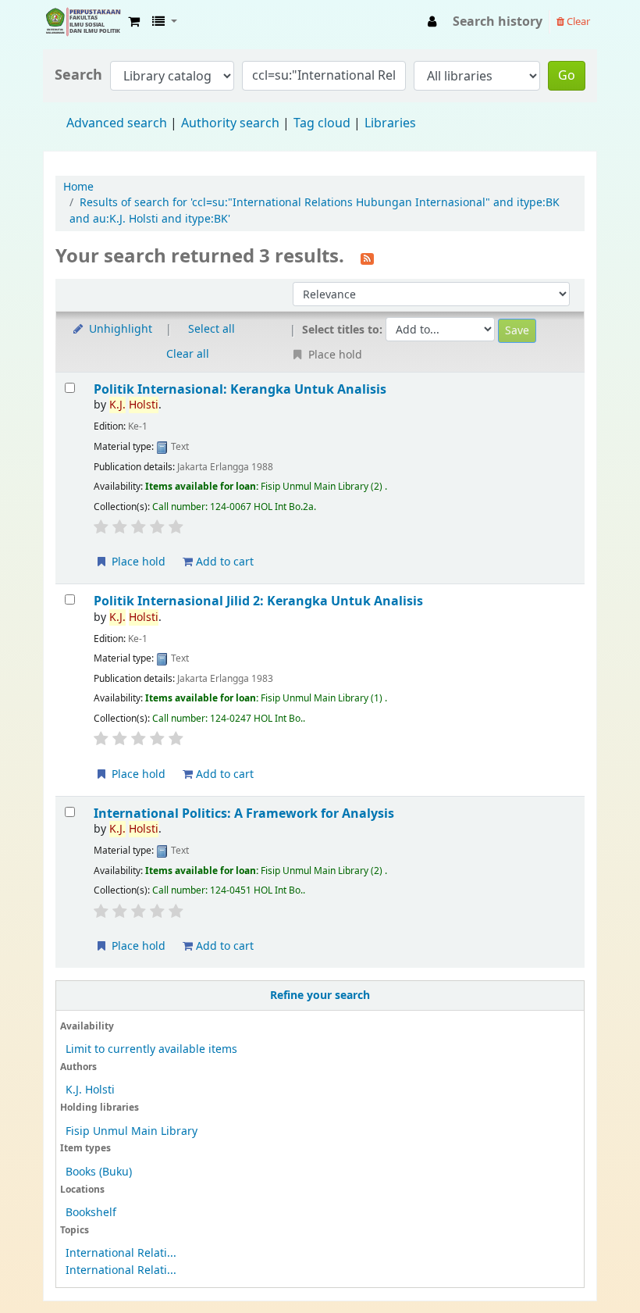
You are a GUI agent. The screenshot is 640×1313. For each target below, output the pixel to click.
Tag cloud (321, 123)
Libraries (390, 123)
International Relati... (121, 1253)
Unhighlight (119, 329)
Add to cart (223, 562)
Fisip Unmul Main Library (83, 21)
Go (566, 75)
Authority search (230, 123)
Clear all (187, 354)
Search (78, 75)
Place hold (136, 562)
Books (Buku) (99, 1172)
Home (78, 187)
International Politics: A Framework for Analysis (244, 813)
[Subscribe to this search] (367, 258)
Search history (497, 21)
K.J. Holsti (90, 1090)
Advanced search (116, 123)
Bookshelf (91, 1212)
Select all (211, 329)
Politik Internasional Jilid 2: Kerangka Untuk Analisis (258, 601)
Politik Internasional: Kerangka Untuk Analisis (240, 389)
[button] (134, 21)
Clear (577, 21)
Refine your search (320, 995)
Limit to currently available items (151, 1049)
